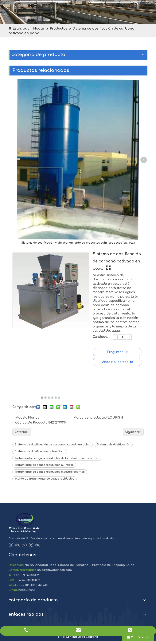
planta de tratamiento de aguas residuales (44, 478)
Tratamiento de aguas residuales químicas (44, 465)
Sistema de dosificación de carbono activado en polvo (52, 444)
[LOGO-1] (25, 523)
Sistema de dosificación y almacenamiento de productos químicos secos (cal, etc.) (78, 242)
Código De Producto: (31, 422)
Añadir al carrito (115, 362)
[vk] (37, 545)
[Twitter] (24, 545)
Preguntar (115, 352)
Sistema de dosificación (113, 444)
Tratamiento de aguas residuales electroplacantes (50, 471)
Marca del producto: (89, 417)
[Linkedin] (11, 545)
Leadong (92, 636)
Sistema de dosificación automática (39, 451)
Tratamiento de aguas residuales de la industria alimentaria (57, 458)
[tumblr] (31, 545)
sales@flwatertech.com (54, 570)
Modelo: (21, 417)
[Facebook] (17, 545)
